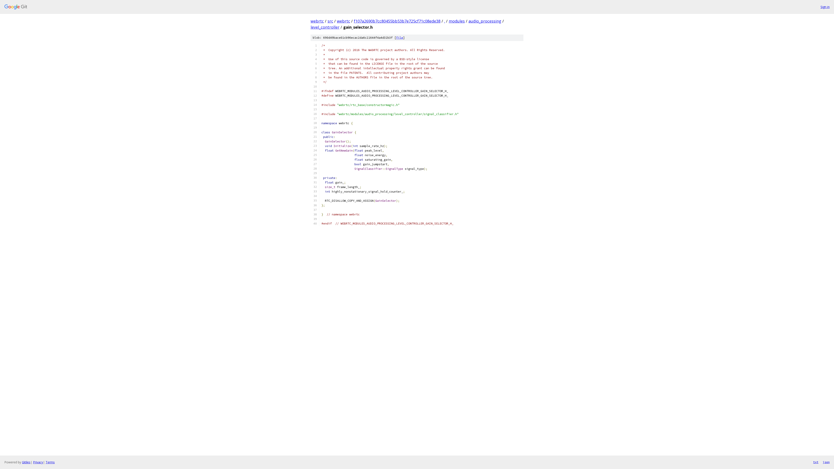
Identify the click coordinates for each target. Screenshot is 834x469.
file (399, 38)
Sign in (825, 7)
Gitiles (26, 462)
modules (457, 21)
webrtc (317, 21)
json (826, 462)
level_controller (325, 27)
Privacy (38, 462)
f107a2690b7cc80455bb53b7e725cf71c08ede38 (397, 21)
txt (815, 462)
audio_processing (484, 21)
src (330, 21)
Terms (50, 462)
